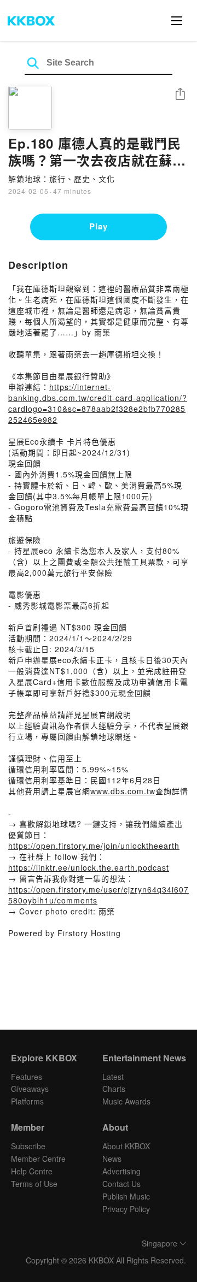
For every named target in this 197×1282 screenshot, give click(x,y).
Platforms (27, 1101)
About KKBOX (126, 1146)
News (111, 1158)
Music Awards (126, 1101)
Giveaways (30, 1088)
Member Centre (38, 1158)
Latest (113, 1076)
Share (180, 95)
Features (26, 1076)
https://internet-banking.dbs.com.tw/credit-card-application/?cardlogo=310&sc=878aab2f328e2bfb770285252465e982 (97, 403)
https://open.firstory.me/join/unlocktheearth (93, 845)
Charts (113, 1088)
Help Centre (32, 1171)
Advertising (121, 1171)
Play (98, 226)
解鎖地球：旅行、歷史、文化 (61, 178)
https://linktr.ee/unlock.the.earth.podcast (88, 867)
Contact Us (121, 1183)
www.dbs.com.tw (122, 790)
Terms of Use (34, 1183)
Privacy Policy (126, 1208)
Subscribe (28, 1146)
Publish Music (126, 1196)
